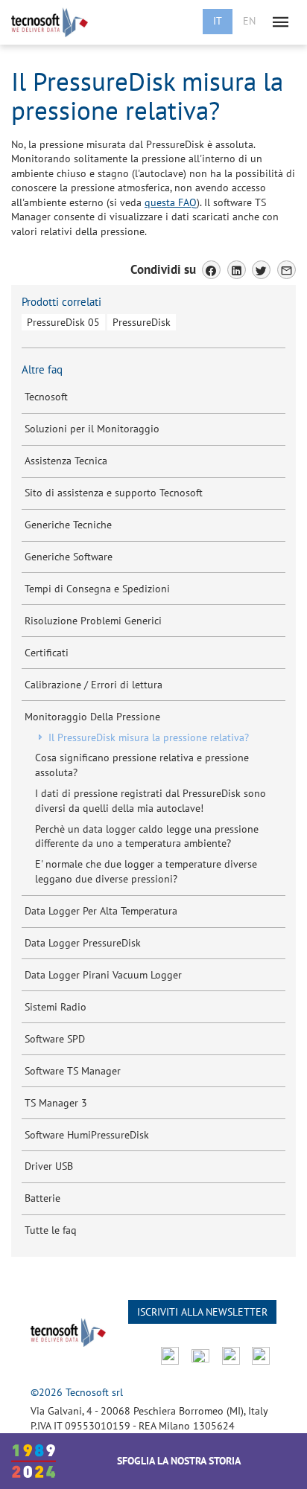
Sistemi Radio (55, 1007)
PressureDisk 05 (63, 322)
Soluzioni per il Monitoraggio (92, 428)
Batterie (42, 1198)
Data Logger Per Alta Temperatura (101, 911)
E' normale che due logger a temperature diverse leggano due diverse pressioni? (146, 871)
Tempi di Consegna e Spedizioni (97, 588)
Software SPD (55, 1038)
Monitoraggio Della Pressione (92, 716)
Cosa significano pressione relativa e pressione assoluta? (142, 765)
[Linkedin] (236, 269)
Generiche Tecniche (68, 524)
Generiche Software (69, 556)
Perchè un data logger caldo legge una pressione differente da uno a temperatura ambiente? (147, 836)
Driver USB (49, 1166)
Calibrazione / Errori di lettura (93, 684)
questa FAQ (171, 202)
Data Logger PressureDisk (83, 943)
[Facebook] (211, 269)
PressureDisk (142, 322)
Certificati (47, 652)
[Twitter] (261, 269)
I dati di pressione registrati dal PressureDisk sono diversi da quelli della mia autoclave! (150, 801)
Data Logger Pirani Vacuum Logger (103, 975)
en (249, 21)
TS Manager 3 (56, 1102)
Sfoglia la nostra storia (179, 1460)
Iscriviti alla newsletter (202, 1312)
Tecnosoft (46, 396)
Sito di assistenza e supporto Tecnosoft (114, 492)
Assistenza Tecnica (66, 460)
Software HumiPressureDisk (87, 1134)
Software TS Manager (73, 1070)
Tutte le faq (51, 1230)
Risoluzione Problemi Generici (93, 620)
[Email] (286, 269)
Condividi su (163, 269)
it (217, 21)
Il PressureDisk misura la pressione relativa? (147, 737)
